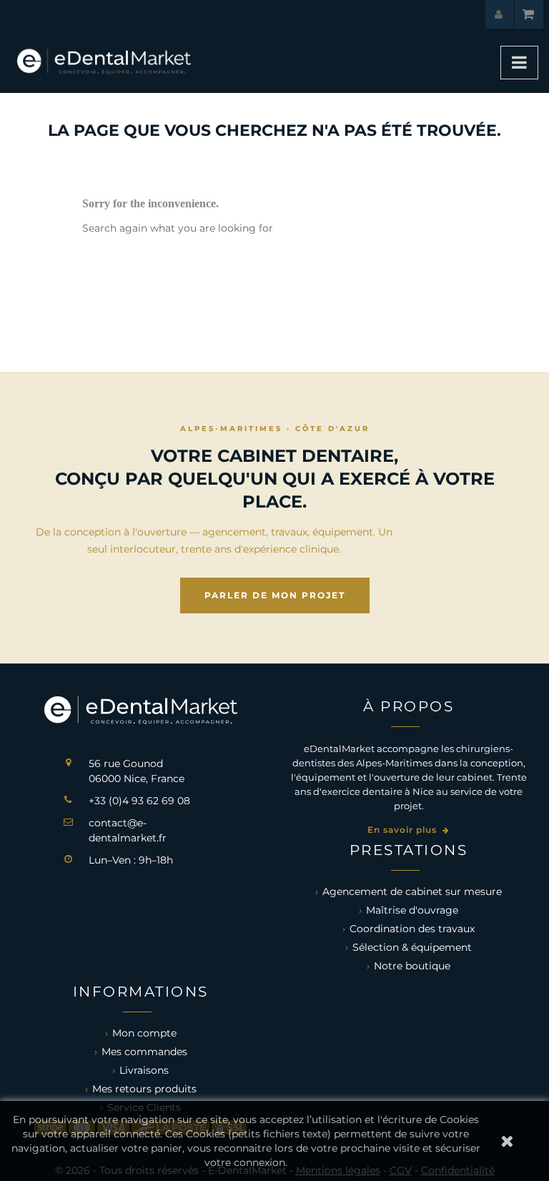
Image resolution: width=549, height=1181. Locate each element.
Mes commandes (144, 1051)
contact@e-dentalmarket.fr (128, 830)
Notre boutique (412, 965)
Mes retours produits (144, 1088)
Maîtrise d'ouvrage (412, 910)
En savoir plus (403, 829)
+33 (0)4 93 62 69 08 (139, 800)
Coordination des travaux (412, 928)
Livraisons (144, 1070)
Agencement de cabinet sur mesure (412, 891)
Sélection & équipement (412, 947)
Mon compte (144, 1033)
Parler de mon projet (274, 595)
